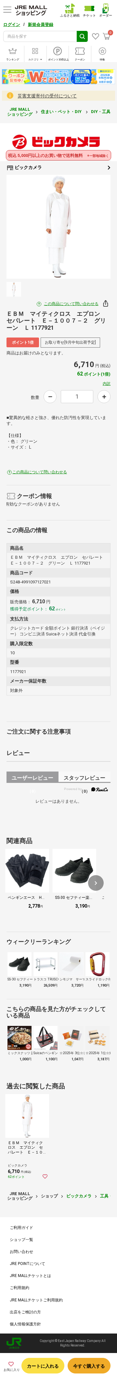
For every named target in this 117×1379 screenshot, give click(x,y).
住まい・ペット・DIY (62, 111)
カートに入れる (43, 1366)
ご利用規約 (19, 1287)
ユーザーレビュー (32, 779)
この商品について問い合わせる (71, 303)
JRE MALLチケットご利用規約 (36, 1300)
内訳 (106, 383)
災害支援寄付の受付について (47, 95)
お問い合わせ (21, 1251)
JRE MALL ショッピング (19, 111)
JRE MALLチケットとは (30, 1275)
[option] (58, 227)
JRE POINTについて (27, 1263)
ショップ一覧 (21, 1239)
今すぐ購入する (89, 1366)
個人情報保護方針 (25, 1324)
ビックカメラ (28, 167)
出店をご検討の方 (25, 1312)
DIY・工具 (101, 111)
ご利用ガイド (21, 1227)
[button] (96, 883)
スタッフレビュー (84, 779)
